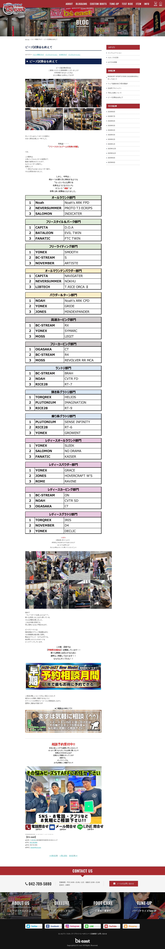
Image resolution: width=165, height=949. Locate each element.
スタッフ (70, 934)
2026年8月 (111, 111)
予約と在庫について (115, 93)
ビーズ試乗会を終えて (115, 97)
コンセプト (62, 934)
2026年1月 (111, 144)
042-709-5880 (33, 842)
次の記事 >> (73, 855)
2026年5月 (111, 125)
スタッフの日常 (113, 57)
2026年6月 (111, 121)
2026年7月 (111, 116)
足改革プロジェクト (115, 88)
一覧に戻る (63, 855)
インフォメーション (51, 54)
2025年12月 (112, 148)
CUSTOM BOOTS (98, 4)
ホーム (27, 39)
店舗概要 (94, 934)
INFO (146, 4)
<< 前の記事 (53, 855)
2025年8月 (111, 162)
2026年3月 (111, 135)
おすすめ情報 (112, 62)
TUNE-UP (114, 4)
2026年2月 (111, 139)
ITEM (138, 4)
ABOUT (69, 4)
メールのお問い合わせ (125, 884)
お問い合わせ (102, 934)
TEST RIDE (127, 4)
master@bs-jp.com (35, 847)
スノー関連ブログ (38, 54)
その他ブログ (63, 54)
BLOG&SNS (81, 4)
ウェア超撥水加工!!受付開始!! (118, 83)
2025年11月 (112, 153)
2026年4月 (111, 130)
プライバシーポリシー (81, 934)
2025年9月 (111, 158)
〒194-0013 (33, 840)
